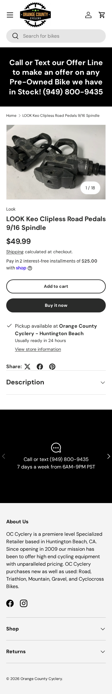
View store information (38, 349)
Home (11, 115)
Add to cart (56, 286)
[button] (102, 15)
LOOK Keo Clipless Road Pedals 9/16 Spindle (61, 115)
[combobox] (56, 36)
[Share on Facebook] (40, 366)
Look (11, 209)
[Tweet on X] (27, 366)
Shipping (15, 251)
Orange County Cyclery (41, 678)
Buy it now (56, 305)
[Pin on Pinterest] (52, 366)
